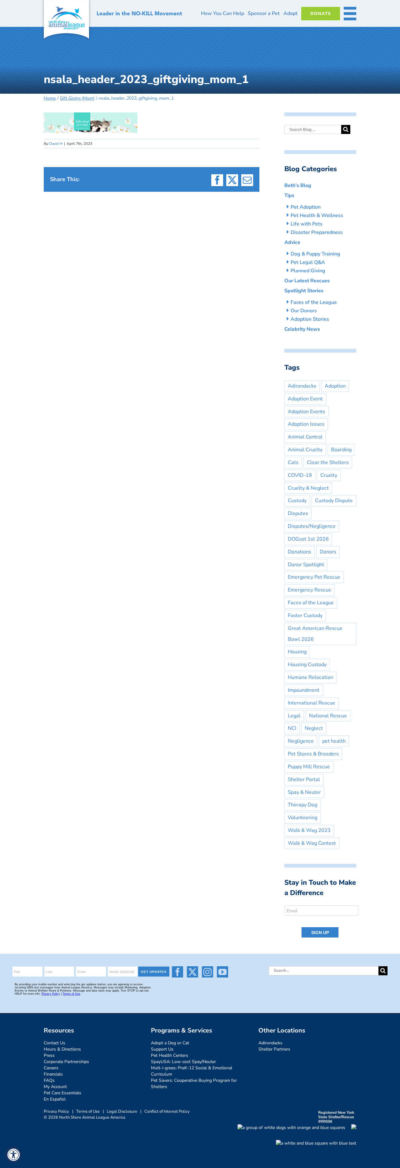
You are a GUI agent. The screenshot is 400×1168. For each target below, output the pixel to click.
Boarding (341, 449)
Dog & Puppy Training (315, 253)
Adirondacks (302, 386)
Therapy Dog (302, 804)
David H (55, 143)
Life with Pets (306, 223)
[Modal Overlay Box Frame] (321, 922)
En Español (55, 1099)
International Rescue (311, 703)
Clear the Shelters (328, 462)
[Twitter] (192, 971)
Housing (297, 651)
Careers (51, 1068)
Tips (289, 195)
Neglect (314, 728)
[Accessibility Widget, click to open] (13, 1154)
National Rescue (328, 715)
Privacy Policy (56, 1111)
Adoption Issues (306, 424)
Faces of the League (314, 302)
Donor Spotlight (306, 564)
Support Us (162, 1049)
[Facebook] (177, 971)
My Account (55, 1087)
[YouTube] (222, 971)
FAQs (49, 1080)
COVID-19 (300, 475)
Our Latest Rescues (307, 280)
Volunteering (302, 817)
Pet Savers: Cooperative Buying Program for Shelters (194, 1083)
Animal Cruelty (305, 449)
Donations (299, 551)
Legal (294, 715)
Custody (297, 500)
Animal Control (305, 436)
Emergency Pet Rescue (314, 577)
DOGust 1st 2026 (308, 539)
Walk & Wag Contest (312, 843)
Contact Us (54, 1043)
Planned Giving (308, 270)
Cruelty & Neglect (308, 488)
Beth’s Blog (297, 185)
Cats (293, 462)
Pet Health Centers (169, 1055)
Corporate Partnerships (66, 1062)
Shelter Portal (304, 779)
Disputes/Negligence (312, 526)
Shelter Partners (274, 1049)
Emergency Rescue (309, 589)
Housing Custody (307, 664)
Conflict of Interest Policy (167, 1111)
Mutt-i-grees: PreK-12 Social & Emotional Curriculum (191, 1071)
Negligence (301, 741)
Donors (328, 551)
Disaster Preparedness (317, 232)
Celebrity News (302, 329)
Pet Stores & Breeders (313, 753)
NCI (292, 728)
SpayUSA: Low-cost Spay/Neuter (183, 1062)
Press (49, 1055)
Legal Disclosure (122, 1111)
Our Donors (304, 310)
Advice (292, 242)
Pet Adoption (306, 207)
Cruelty (328, 475)
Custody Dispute (334, 500)
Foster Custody (305, 615)
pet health (334, 741)
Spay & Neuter (304, 792)
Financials (53, 1074)
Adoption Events (306, 411)
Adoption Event (305, 398)
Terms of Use (88, 1111)
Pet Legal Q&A (308, 262)
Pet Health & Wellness (317, 215)
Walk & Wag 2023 (309, 830)
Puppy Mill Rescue (309, 766)
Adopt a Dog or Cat (170, 1043)
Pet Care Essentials (62, 1093)
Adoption (335, 386)
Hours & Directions (62, 1049)
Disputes (298, 513)
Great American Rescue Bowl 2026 (315, 634)
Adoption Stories (310, 319)
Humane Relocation (310, 677)
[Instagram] (207, 971)
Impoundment (303, 690)
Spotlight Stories (303, 290)
